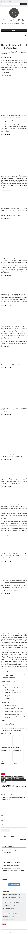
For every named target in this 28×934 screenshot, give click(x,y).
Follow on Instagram (15, 884)
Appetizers (12, 51)
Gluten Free (7, 52)
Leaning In (5, 905)
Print (25, 674)
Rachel (6, 51)
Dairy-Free (22, 776)
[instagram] (12, 1)
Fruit (4, 52)
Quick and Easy (11, 52)
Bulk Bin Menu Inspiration (8, 897)
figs (5, 778)
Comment (3, 802)
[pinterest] (3, 1)
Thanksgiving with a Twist (8, 894)
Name (2, 815)
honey (22, 778)
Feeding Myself (5, 916)
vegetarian (4, 781)
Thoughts (22, 52)
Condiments (22, 51)
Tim (12, 185)
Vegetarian (5, 53)
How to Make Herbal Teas (8, 785)
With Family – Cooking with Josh (5, 762)
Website (3, 824)
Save (3, 774)
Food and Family (16, 747)
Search (24, 3)
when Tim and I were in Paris (17, 582)
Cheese (18, 51)
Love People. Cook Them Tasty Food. (18, 762)
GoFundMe (16, 850)
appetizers (3, 776)
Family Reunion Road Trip (6, 747)
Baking (16, 51)
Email (2, 820)
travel (21, 780)
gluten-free (12, 778)
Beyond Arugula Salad (7, 913)
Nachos (4, 911)
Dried (3, 778)
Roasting (16, 52)
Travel (25, 52)
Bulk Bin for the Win (6, 900)
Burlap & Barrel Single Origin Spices (11, 862)
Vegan (2, 53)
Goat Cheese (17, 778)
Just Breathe (5, 908)
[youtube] (6, 1)
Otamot (4, 865)
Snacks (19, 52)
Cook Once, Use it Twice (7, 902)
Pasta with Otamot (6, 919)
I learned (7, 582)
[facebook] (1, 1)
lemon (3, 780)
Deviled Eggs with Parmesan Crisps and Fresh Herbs (14, 786)
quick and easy (8, 780)
